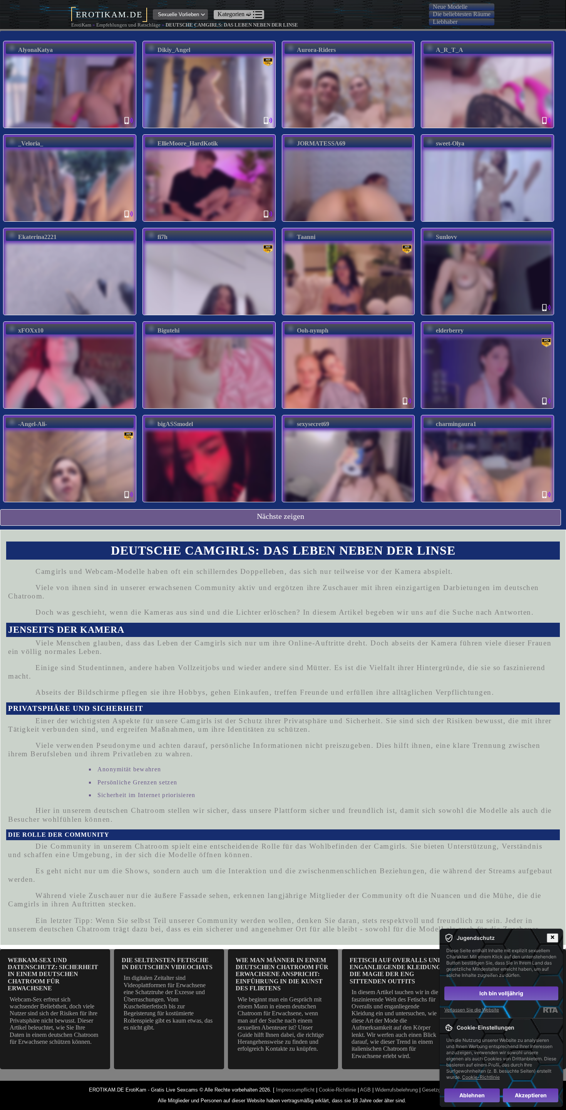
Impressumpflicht (295, 1090)
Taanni (306, 237)
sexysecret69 (313, 424)
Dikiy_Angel (173, 50)
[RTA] (550, 1009)
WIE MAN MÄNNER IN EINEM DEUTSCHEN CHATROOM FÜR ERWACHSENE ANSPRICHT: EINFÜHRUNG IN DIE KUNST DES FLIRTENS (282, 974)
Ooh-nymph (312, 330)
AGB (365, 1090)
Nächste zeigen (280, 516)
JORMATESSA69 (321, 143)
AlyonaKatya (35, 50)
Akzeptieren (531, 1095)
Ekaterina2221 (37, 237)
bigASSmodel (175, 424)
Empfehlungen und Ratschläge (128, 25)
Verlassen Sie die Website (471, 1010)
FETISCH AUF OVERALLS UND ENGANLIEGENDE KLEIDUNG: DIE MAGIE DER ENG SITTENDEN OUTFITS (396, 971)
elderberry (450, 330)
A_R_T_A (449, 50)
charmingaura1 (456, 424)
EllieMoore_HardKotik (187, 143)
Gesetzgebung (438, 1090)
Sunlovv (446, 237)
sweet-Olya (450, 143)
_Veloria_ (30, 143)
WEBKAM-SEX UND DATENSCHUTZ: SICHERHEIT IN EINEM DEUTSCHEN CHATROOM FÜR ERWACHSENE (53, 974)
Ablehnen (472, 1095)
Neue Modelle (450, 6)
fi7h (162, 237)
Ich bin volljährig (501, 993)
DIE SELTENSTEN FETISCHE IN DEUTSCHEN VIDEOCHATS (167, 963)
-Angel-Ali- (32, 424)
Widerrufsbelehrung (396, 1090)
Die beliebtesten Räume (462, 14)
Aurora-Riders (316, 50)
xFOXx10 (31, 330)
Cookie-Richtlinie (337, 1090)
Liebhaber (445, 21)
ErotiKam (81, 25)
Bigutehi (168, 330)
